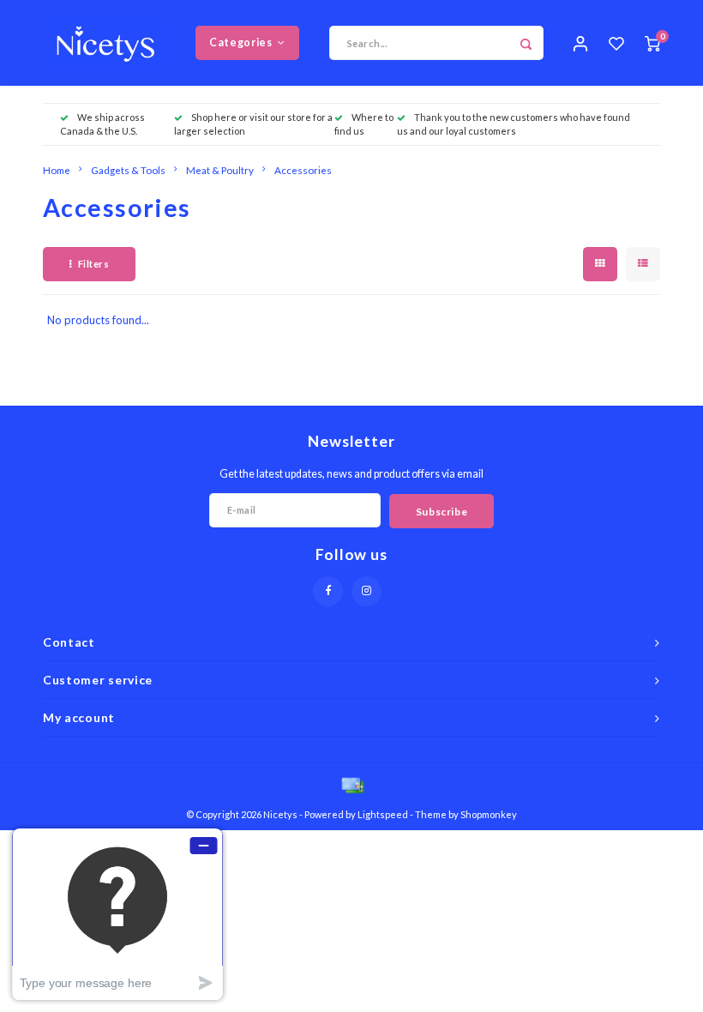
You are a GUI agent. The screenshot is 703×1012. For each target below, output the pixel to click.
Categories (240, 42)
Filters (94, 263)
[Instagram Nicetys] (367, 591)
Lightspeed (383, 814)
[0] (652, 42)
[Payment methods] (351, 785)
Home (56, 170)
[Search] (526, 43)
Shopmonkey (488, 814)
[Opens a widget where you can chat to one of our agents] (117, 914)
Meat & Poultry (220, 170)
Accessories (303, 170)
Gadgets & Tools (128, 170)
